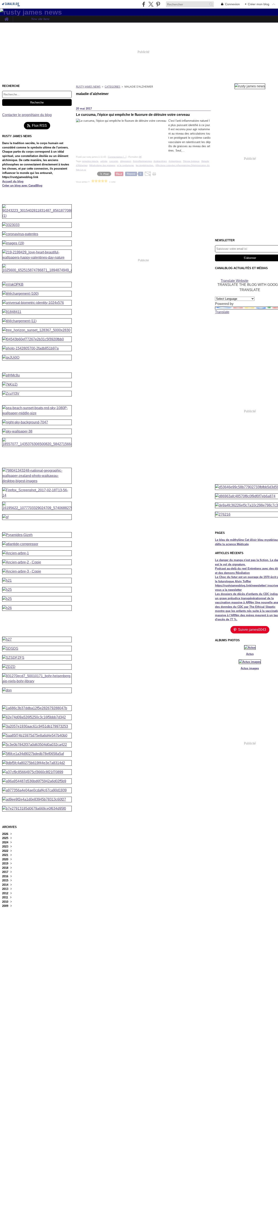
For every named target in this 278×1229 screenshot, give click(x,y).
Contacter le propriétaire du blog (27, 115)
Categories (112, 86)
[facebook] (143, 4)
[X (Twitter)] (151, 4)
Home (6, 17)
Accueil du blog (12, 181)
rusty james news (88, 86)
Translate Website (234, 280)
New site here (40, 19)
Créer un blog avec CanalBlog (22, 185)
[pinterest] (158, 4)
